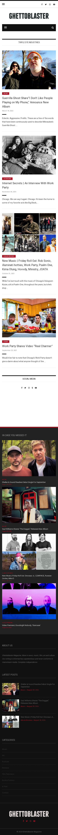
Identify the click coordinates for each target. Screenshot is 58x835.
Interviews (7, 178)
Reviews (5, 768)
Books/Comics (8, 780)
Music (6, 93)
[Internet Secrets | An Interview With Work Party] (29, 155)
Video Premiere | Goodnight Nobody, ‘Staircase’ (21, 625)
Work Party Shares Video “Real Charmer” (27, 346)
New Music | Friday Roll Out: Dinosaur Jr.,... (38, 717)
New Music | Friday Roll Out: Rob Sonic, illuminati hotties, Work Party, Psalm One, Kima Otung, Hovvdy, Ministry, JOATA (27, 265)
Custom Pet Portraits (10, 408)
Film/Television (8, 774)
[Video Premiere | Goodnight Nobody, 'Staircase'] (29, 602)
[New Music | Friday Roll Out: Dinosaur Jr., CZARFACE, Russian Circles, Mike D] (29, 552)
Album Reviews (9, 256)
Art (3, 755)
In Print (4, 786)
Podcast (5, 762)
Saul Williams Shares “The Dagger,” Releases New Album (25, 529)
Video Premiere (7, 622)
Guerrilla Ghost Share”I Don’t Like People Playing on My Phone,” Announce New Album (27, 102)
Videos (6, 341)
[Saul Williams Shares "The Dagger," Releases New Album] (29, 506)
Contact (5, 793)
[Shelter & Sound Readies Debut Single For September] (29, 459)
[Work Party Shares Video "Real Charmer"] (29, 318)
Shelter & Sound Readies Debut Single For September (24, 482)
